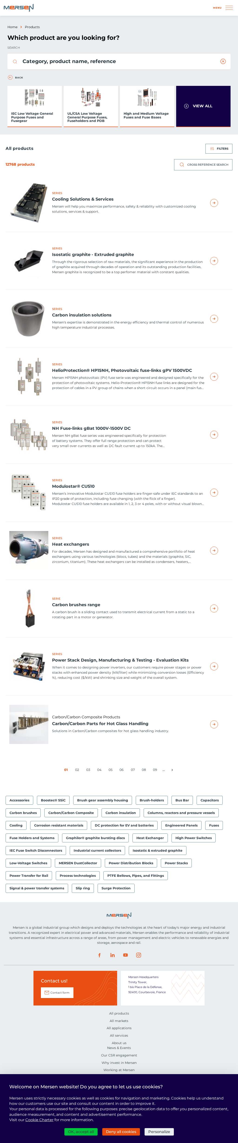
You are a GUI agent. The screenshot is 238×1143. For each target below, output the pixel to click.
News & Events (119, 1048)
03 (89, 771)
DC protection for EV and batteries (124, 825)
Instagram (138, 955)
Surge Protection (116, 888)
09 (156, 771)
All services (119, 1035)
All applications (119, 1028)
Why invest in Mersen (119, 1063)
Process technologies (78, 876)
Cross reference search (207, 164)
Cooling (16, 825)
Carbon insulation (121, 813)
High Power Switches (193, 838)
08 (145, 771)
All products (119, 1013)
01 (66, 771)
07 (133, 771)
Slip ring (83, 888)
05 (111, 771)
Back (19, 77)
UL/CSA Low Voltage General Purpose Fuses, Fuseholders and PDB (87, 117)
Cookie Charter (39, 1120)
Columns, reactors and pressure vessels (181, 813)
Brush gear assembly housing (102, 800)
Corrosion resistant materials (58, 825)
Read (219, 203)
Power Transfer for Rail (29, 876)
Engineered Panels (181, 825)
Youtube (125, 955)
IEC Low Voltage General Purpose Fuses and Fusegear (32, 117)
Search (13, 47)
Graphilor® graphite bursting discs (95, 838)
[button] (203, 106)
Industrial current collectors (97, 850)
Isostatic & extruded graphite (157, 850)
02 (78, 771)
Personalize (159, 1132)
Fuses (214, 825)
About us (119, 1043)
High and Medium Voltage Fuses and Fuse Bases (146, 115)
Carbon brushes (23, 813)
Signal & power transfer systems (37, 888)
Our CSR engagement (119, 1055)
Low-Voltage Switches (28, 863)
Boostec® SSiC (53, 800)
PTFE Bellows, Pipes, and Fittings (135, 876)
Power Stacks (176, 863)
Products (32, 27)
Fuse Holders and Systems (32, 838)
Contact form (59, 992)
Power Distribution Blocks (131, 863)
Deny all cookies (121, 1132)
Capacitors (210, 800)
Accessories (19, 800)
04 (100, 771)
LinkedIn (112, 955)
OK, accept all (81, 1132)
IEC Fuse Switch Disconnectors (36, 850)
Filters (222, 148)
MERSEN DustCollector (78, 863)
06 (122, 771)
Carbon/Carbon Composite (71, 813)
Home (12, 27)
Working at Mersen (119, 1070)
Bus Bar (182, 800)
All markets (119, 1021)
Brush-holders (152, 800)
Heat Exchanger (150, 838)
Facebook (99, 955)
